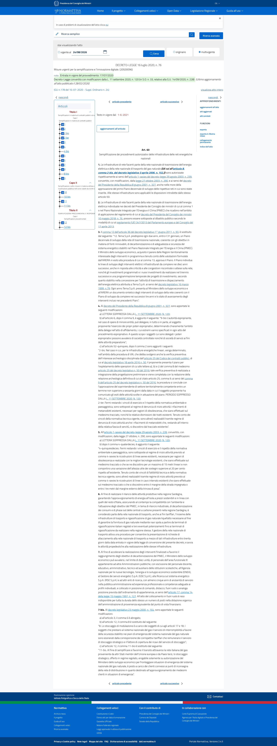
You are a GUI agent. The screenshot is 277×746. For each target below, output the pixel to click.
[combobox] (124, 34)
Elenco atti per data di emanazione (111, 717)
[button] (105, 52)
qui (107, 24)
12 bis (67, 227)
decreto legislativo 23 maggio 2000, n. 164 (131, 610)
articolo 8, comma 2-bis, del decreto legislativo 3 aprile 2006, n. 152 (141, 171)
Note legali (82, 741)
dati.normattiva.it (147, 741)
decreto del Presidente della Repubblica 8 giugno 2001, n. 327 (144, 183)
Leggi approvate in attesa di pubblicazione (114, 729)
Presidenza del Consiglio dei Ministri (154, 713)
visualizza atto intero (212, 90)
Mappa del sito (96, 741)
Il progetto (58, 717)
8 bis (66, 174)
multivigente (208, 52)
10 (65, 192)
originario (181, 52)
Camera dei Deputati (148, 717)
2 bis (66, 133)
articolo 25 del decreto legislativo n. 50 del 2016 (123, 370)
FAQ (106, 741)
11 (65, 201)
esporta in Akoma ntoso (207, 134)
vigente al (66, 52)
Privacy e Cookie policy (65, 741)
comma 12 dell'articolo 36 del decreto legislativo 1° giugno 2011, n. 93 (140, 232)
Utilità (99, 732)
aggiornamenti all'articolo (112, 128)
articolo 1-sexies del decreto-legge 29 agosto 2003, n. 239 (160, 177)
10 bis (67, 197)
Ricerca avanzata (211, 35)
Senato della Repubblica (149, 721)
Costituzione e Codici (105, 713)
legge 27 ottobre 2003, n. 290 (152, 181)
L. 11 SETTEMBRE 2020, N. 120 (152, 314)
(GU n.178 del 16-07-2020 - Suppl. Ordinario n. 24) (81, 90)
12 (65, 222)
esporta (203, 129)
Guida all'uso (59, 721)
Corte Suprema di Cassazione (194, 713)
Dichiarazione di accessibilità (124, 741)
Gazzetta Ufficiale (104, 721)
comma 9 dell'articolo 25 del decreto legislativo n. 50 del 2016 (145, 380)
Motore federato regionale (108, 725)
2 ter (66, 138)
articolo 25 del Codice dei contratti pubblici (166, 358)
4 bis (66, 151)
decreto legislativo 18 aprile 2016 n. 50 (125, 362)
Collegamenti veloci (62, 725)
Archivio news (60, 713)
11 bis (67, 206)
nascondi (63, 97)
